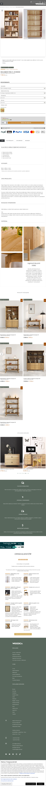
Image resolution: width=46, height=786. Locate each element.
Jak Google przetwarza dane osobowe (9, 779)
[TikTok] (20, 754)
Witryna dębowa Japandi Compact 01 (32, 334)
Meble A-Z (7, 7)
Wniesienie (3, 95)
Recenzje (27, 140)
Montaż (2, 100)
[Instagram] (16, 754)
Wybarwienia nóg (5, 90)
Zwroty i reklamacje (16, 652)
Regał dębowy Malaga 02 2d (6, 422)
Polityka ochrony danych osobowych (27, 773)
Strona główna (2, 7)
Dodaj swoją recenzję (13, 69)
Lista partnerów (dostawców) (7, 780)
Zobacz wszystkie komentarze (23, 634)
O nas (13, 668)
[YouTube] (9, 754)
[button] (2, 10)
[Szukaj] (40, 2)
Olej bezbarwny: (3, 107)
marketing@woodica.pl (17, 749)
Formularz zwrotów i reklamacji (19, 660)
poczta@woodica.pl (16, 743)
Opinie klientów (15, 670)
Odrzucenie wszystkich (30, 783)
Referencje (14, 672)
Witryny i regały (12, 7)
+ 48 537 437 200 (15, 738)
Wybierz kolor (4, 105)
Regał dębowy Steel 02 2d (6, 378)
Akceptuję (40, 783)
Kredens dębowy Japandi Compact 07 (32, 378)
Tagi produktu (9, 140)
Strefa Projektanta (16, 674)
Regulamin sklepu (16, 654)
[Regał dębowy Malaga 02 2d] (11, 404)
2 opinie (7, 69)
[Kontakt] (45, 2)
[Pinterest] (13, 754)
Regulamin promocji (16, 658)
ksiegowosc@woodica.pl (17, 745)
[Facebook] (6, 754)
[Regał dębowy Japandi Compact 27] (11, 316)
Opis (2, 140)
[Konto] (42, 2)
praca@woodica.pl (16, 747)
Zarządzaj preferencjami (6, 783)
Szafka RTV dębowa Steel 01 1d (29, 469)
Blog (13, 678)
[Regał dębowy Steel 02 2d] (20, 374)
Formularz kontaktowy (17, 676)
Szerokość (3, 86)
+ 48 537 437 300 (15, 740)
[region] (23, 773)
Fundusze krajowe (16, 680)
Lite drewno (19, 140)
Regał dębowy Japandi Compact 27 (8, 334)
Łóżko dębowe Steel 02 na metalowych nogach (10, 469)
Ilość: (3, 122)
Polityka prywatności (16, 656)
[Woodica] (40, 4)
